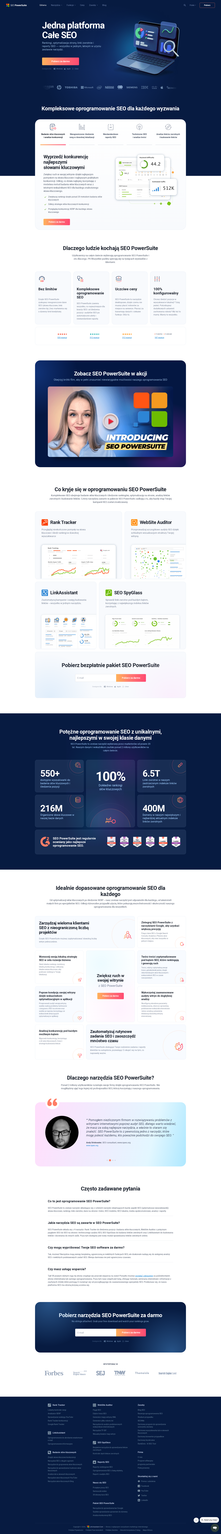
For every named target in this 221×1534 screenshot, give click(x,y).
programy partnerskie (146, 1464)
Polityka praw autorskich (94, 1530)
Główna (43, 5)
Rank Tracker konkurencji (58, 1421)
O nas (140, 1457)
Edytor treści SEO (100, 1414)
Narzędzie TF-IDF (100, 1430)
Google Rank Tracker (56, 1424)
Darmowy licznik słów (146, 1440)
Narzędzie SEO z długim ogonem (61, 1461)
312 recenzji (94, 337)
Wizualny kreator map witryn (104, 1434)
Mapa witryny (147, 1530)
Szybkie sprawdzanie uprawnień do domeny (110, 1512)
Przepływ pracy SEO (101, 1488)
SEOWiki (141, 1421)
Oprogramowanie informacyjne (60, 1444)
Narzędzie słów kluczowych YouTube (62, 1478)
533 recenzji (62, 337)
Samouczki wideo (100, 1491)
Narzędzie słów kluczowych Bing (61, 1481)
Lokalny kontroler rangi (57, 1410)
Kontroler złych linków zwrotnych (106, 1454)
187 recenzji (159, 338)
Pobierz (207, 5)
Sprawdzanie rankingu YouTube (60, 1417)
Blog (104, 5)
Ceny (82, 5)
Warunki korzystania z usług (130, 1530)
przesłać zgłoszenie (144, 1276)
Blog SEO (141, 1410)
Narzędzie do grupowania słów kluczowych (65, 1464)
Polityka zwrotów (112, 1530)
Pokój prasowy (144, 1468)
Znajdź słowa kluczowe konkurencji (62, 1457)
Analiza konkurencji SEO (102, 1515)
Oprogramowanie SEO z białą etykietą (108, 1471)
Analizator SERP (54, 1414)
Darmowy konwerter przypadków (151, 1437)
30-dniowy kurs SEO (101, 1495)
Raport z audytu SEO (101, 1474)
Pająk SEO (97, 1410)
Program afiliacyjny (145, 1461)
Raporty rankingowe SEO (103, 1467)
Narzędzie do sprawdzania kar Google (108, 1508)
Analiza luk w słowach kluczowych (61, 1474)
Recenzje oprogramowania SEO (150, 1414)
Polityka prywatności (76, 1530)
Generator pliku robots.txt (103, 1421)
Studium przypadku (145, 1417)
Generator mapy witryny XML (104, 1417)
